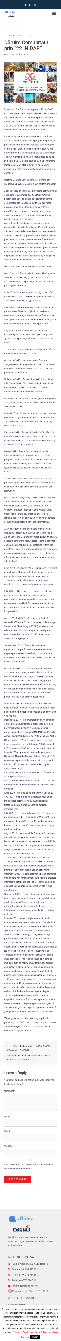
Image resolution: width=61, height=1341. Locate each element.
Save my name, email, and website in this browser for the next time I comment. (29, 1166)
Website (8, 1146)
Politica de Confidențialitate (25, 1332)
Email (7, 1131)
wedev (26, 54)
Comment (9, 1091)
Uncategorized (19, 36)
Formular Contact (16, 1305)
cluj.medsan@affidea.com (25, 1285)
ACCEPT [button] (35, 1337)
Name (8, 1116)
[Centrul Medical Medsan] (10, 13)
